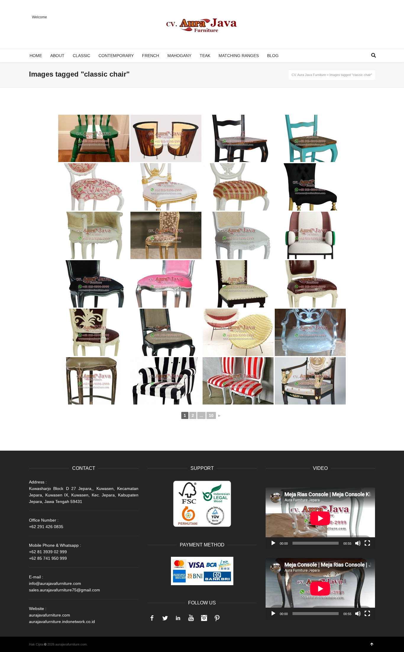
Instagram (204, 618)
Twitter (165, 618)
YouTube (191, 618)
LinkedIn (178, 618)
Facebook (152, 618)
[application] (320, 518)
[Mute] (358, 543)
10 (211, 415)
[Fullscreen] (367, 543)
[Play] (273, 543)
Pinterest (217, 618)
